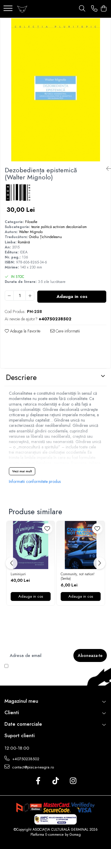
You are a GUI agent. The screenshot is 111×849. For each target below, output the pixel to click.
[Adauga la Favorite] (47, 528)
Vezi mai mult (22, 471)
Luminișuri (18, 574)
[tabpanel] (55, 89)
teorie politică (41, 227)
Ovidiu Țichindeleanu (45, 237)
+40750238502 (25, 759)
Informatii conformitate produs (35, 481)
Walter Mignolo (31, 232)
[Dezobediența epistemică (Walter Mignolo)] (55, 89)
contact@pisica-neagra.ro (32, 767)
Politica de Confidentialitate (43, 671)
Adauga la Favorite (24, 331)
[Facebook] (38, 781)
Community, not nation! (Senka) (77, 576)
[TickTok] (55, 781)
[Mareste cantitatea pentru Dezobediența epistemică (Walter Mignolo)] (29, 296)
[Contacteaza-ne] (94, 8)
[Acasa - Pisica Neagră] (22, 9)
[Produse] (8, 8)
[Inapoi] (106, 169)
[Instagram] (73, 781)
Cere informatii (67, 331)
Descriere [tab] (21, 377)
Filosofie (31, 221)
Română (24, 242)
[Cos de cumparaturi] (103, 8)
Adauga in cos (72, 296)
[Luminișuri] (31, 545)
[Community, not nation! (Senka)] (81, 545)
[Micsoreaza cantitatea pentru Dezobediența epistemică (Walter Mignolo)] (9, 296)
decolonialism (76, 227)
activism (59, 227)
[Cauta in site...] (82, 8)
